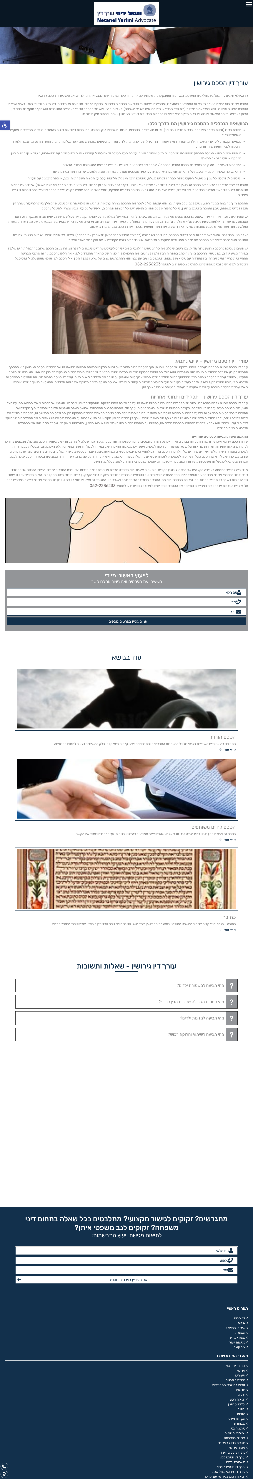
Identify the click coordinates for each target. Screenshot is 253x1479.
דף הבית (239, 1101)
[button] (5, 125)
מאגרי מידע (237, 1120)
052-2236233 (150, 263)
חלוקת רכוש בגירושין (231, 1226)
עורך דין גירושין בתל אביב (228, 1254)
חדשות (240, 1173)
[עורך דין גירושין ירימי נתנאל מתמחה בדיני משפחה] (126, 13)
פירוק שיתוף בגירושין (231, 1264)
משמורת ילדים (235, 1245)
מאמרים (239, 1115)
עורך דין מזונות (235, 1274)
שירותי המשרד (235, 1111)
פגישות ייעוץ (237, 1125)
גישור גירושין (237, 1230)
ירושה (241, 1192)
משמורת (239, 1206)
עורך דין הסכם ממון (232, 1240)
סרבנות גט (238, 1211)
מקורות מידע (236, 1201)
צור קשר (239, 1130)
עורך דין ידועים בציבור (231, 1250)
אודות (241, 1106)
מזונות (241, 1197)
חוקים (241, 1177)
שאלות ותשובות (234, 1216)
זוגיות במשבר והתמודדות (228, 1168)
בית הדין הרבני (235, 1148)
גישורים (240, 1158)
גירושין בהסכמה (234, 1221)
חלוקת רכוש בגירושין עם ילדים (225, 1259)
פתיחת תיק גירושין (233, 1235)
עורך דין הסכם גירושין (231, 1269)
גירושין (241, 1153)
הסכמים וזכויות (235, 1163)
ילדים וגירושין (236, 1187)
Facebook (240, 1316)
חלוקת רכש (237, 1182)
